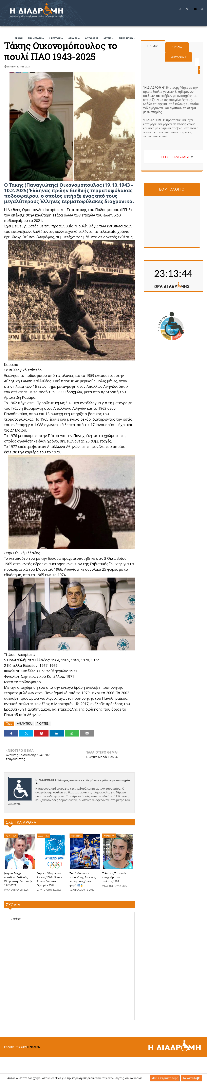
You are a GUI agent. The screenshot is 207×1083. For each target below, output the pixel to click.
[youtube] (195, 9)
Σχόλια (177, 47)
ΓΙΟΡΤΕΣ (43, 723)
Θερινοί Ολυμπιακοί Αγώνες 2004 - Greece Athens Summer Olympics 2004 (49, 879)
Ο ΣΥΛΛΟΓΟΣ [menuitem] (91, 38)
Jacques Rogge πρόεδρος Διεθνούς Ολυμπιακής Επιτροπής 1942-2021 (18, 879)
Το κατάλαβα (191, 1078)
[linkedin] (202, 9)
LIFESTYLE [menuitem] (55, 38)
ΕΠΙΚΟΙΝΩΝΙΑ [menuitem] (126, 38)
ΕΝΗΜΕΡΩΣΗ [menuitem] (35, 38)
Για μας (152, 46)
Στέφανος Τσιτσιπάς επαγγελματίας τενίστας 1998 (114, 877)
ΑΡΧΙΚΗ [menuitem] (19, 38)
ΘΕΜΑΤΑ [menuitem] (72, 38)
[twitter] (187, 9)
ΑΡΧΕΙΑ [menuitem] (107, 38)
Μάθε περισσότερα (164, 1078)
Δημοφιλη (178, 57)
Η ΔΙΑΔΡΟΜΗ (34, 1047)
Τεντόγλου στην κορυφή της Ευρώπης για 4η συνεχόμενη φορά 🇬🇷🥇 (83, 879)
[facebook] (180, 9)
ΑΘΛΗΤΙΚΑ (24, 723)
